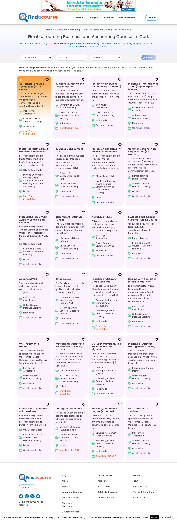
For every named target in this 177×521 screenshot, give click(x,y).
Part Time (103, 480)
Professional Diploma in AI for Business (33, 410)
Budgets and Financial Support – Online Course (142, 218)
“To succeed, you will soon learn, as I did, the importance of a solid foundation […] (142, 237)
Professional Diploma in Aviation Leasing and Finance (33, 219)
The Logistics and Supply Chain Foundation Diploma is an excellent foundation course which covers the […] (106, 304)
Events (65, 486)
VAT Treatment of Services (138, 410)
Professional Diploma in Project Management (106, 150)
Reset (149, 57)
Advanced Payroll (102, 216)
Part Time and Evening (100, 29)
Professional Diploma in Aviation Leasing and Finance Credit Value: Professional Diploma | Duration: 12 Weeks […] (33, 240)
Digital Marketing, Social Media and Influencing (34, 150)
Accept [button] (154, 517)
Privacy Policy (140, 486)
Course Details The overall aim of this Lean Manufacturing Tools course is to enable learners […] (106, 368)
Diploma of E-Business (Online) (68, 218)
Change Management (68, 408)
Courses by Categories (68, 505)
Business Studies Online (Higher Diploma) (69, 85)
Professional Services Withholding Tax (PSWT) (106, 85)
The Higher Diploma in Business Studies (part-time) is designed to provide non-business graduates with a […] (70, 106)
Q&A (135, 480)
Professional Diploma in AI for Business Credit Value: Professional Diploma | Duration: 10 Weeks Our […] (34, 429)
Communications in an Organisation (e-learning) (142, 151)
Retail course (63, 279)
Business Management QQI (69, 150)
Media (136, 475)
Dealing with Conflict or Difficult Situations (142, 280)
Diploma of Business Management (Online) (141, 345)
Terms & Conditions (143, 492)
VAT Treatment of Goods (29, 345)
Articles (66, 480)
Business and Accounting (67, 29)
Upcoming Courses (72, 492)
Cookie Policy (166, 517)
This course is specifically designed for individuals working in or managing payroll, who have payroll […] (106, 236)
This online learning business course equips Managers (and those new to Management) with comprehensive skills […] (69, 172)
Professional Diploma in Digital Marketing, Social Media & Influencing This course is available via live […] (34, 173)
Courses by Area (70, 497)
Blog (64, 475)
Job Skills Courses (107, 492)
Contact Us (27, 487)
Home (79, 17)
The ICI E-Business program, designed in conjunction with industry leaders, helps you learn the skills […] (69, 237)
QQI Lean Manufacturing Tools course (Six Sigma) (106, 346)
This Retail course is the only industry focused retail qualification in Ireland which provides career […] (69, 301)
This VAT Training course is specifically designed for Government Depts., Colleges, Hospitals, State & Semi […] (142, 431)
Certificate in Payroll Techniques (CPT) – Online (31, 86)
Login (150, 17)
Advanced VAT (28, 279)
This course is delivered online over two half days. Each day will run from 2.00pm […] (32, 298)
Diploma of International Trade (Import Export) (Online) (143, 86)
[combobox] (36, 58)
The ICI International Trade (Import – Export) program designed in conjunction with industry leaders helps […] (143, 105)
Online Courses (106, 475)
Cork (84, 29)
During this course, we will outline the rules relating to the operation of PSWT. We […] (106, 104)
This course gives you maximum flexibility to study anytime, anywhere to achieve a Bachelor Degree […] (106, 432)
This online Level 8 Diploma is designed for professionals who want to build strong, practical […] (70, 429)
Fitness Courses (106, 497)
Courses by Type (70, 511)
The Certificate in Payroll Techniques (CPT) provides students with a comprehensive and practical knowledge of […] (33, 109)
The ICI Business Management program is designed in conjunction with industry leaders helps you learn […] (142, 366)
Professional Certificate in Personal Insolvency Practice (69, 346)
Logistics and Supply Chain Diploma (104, 280)
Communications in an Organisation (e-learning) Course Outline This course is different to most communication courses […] (142, 172)
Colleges (93, 17)
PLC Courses (104, 486)
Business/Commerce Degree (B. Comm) (104, 410)
